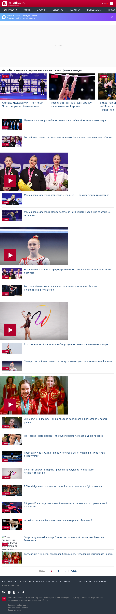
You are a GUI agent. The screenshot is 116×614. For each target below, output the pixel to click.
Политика (75, 10)
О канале (66, 581)
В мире (26, 10)
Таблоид (39, 581)
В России (41, 10)
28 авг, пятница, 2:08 (13, 5)
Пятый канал (10, 581)
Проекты (52, 581)
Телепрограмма (83, 581)
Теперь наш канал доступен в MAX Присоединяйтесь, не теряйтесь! (22, 16)
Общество (58, 10)
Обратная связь (14, 610)
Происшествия (94, 10)
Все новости (10, 10)
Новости (26, 581)
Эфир (104, 3)
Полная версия (11, 585)
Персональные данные (17, 607)
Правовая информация (17, 605)
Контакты (101, 581)
